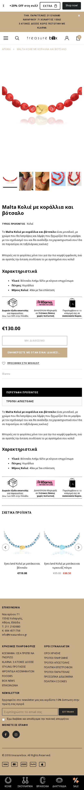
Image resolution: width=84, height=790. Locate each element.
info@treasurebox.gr (14, 634)
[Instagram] (16, 734)
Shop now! (72, 5)
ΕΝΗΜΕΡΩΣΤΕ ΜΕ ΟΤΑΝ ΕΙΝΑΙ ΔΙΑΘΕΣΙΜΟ (35, 352)
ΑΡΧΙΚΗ (6, 49)
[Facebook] (5, 734)
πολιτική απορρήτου (57, 718)
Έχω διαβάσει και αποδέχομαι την (38, 718)
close (79, 15)
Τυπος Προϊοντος (13, 223)
